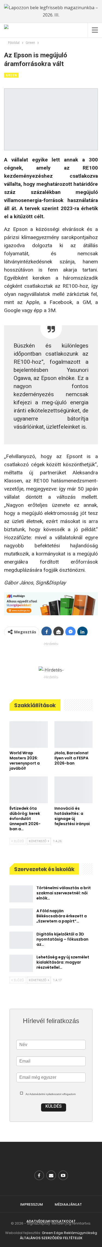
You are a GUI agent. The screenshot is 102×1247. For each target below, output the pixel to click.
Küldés (53, 1106)
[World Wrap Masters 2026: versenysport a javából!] (29, 734)
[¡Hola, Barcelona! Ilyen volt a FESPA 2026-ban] (73, 734)
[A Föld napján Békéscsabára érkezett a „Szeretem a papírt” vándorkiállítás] (21, 917)
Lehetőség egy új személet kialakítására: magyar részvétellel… (62, 962)
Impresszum (31, 1204)
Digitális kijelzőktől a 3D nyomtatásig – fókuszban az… (62, 939)
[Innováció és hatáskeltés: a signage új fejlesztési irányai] (73, 789)
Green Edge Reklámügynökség (69, 1232)
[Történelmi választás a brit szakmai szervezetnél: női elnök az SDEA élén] (21, 894)
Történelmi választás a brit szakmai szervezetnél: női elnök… (63, 893)
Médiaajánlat (68, 1204)
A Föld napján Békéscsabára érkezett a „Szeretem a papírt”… (61, 916)
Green (11, 75)
